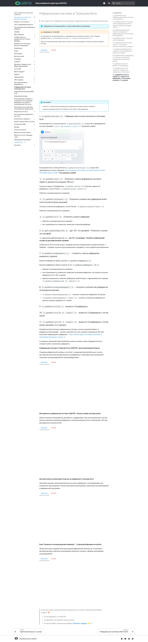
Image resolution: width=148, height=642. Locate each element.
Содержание (117, 13)
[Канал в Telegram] (121, 638)
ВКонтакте (44, 50)
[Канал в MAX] (132, 638)
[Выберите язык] (109, 3)
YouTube (53, 50)
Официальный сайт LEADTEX (28, 638)
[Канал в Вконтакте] (129, 638)
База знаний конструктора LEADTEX (23, 13)
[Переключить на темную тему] (104, 3)
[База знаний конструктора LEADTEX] (23, 3)
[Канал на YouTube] (125, 638)
